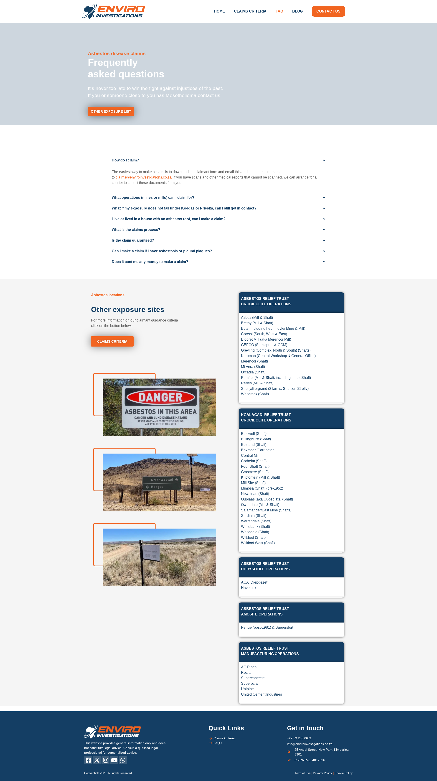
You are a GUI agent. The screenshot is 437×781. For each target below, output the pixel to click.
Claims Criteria (250, 11)
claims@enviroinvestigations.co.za (144, 177)
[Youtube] (114, 760)
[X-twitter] (97, 760)
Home (219, 11)
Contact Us (328, 11)
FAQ (279, 11)
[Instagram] (105, 760)
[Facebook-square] (88, 760)
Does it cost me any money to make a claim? (150, 262)
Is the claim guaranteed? (133, 240)
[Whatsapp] (123, 760)
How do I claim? (125, 160)
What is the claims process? (136, 230)
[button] (218, 160)
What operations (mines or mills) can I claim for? (153, 197)
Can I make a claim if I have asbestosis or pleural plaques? (162, 251)
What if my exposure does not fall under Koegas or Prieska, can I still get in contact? (184, 208)
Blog (297, 11)
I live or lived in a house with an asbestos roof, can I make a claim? (169, 219)
